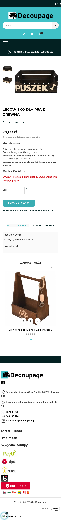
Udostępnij (3, 122)
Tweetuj (9, 122)
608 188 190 (47, 52)
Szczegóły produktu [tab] (18, 225)
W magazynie (11, 239)
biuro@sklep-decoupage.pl (20, 420)
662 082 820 (32, 52)
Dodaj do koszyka (18, 203)
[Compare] (24, 34)
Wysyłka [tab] (36, 225)
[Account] (56, 3)
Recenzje (49, 225)
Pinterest (23, 122)
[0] (40, 34)
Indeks (7, 235)
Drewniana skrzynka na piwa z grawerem (31, 329)
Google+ (16, 122)
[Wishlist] (32, 34)
